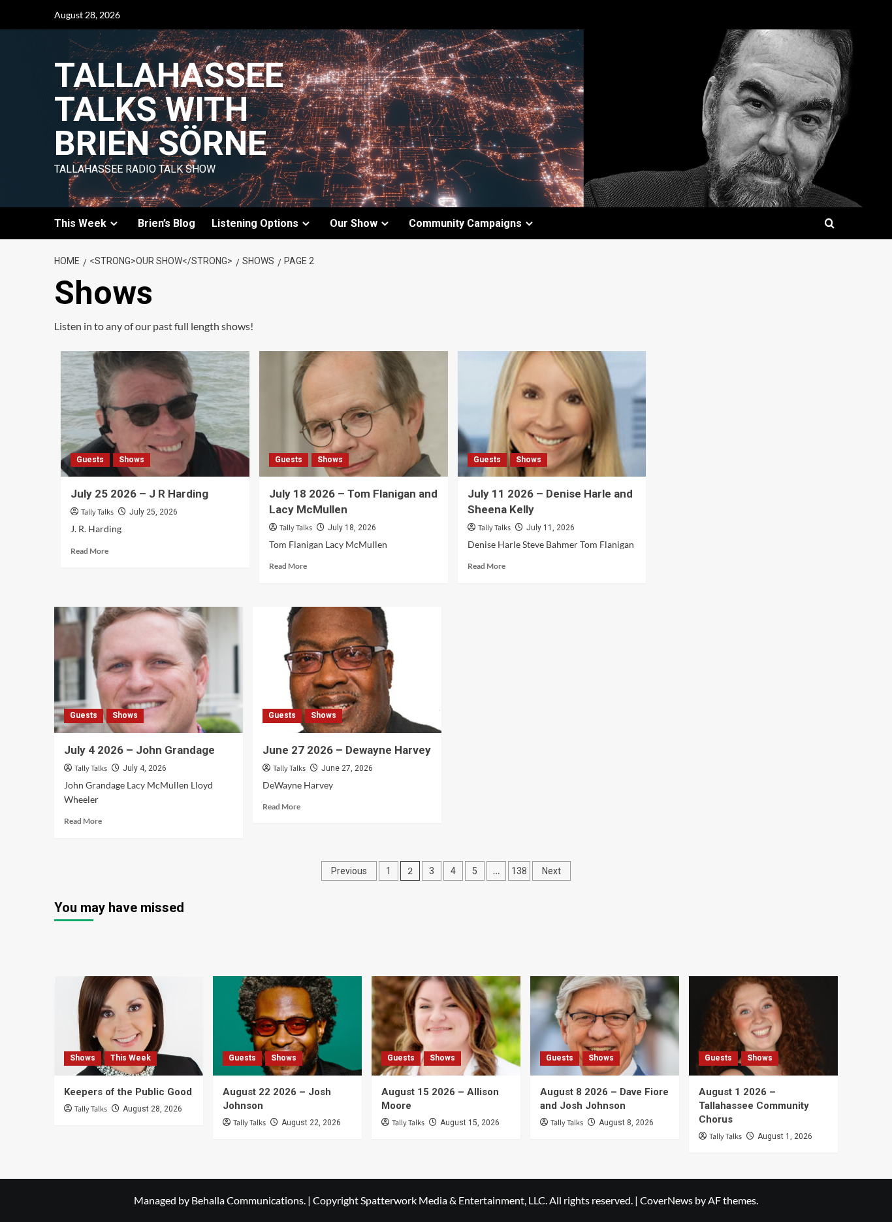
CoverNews (666, 1200)
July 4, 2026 (145, 768)
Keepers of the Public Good (128, 1092)
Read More (89, 551)
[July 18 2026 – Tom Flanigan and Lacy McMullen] (353, 414)
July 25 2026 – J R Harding (139, 493)
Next (551, 871)
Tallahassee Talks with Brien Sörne (168, 109)
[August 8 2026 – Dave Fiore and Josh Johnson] (604, 1026)
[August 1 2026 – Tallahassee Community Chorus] (763, 1026)
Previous (349, 871)
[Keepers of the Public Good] (128, 1026)
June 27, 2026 (347, 768)
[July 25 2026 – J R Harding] (155, 414)
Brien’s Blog (166, 223)
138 (519, 871)
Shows (131, 459)
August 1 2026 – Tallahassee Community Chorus (754, 1105)
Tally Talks (97, 512)
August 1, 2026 (784, 1136)
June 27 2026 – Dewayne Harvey (347, 749)
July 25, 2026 (153, 512)
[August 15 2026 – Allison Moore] (446, 1026)
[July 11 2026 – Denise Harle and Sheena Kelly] (552, 414)
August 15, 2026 (470, 1122)
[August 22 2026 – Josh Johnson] (287, 1026)
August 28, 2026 (152, 1108)
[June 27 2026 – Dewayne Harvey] (347, 670)
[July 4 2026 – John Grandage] (148, 670)
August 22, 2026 (311, 1122)
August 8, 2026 (626, 1122)
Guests (90, 459)
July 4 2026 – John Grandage (139, 749)
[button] (829, 223)
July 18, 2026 (352, 527)
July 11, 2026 (550, 527)
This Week (130, 1057)
